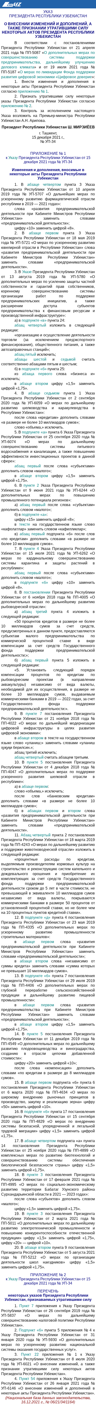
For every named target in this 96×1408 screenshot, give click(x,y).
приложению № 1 (33, 91)
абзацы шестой (33, 359)
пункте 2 (31, 485)
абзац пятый (25, 354)
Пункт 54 (27, 1379)
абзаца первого (39, 374)
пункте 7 (34, 714)
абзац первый (29, 466)
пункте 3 (35, 1175)
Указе (27, 272)
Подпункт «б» (32, 1330)
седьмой (68, 359)
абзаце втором (35, 384)
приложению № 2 (16, 106)
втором (74, 811)
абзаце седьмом (46, 393)
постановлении (37, 592)
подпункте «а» (34, 432)
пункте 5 (35, 762)
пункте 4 (31, 549)
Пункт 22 (31, 1354)
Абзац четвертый (36, 835)
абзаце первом (46, 233)
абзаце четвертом (46, 185)
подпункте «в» (34, 320)
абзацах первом (43, 811)
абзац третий (36, 612)
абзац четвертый (32, 325)
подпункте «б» (34, 369)
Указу (13, 158)
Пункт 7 (27, 1306)
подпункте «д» (37, 917)
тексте (24, 524)
